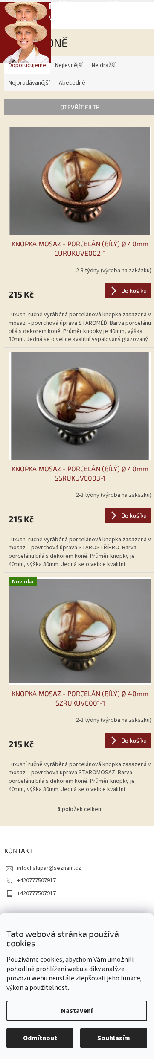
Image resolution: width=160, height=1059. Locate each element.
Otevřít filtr (80, 107)
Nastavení (77, 1010)
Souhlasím (113, 1038)
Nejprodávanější (29, 83)
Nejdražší (104, 65)
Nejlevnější (69, 65)
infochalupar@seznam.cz (49, 868)
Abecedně (72, 83)
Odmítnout (40, 1038)
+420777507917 (36, 880)
